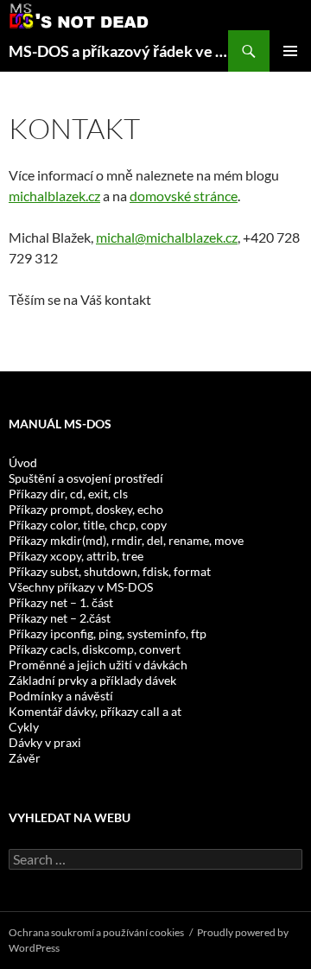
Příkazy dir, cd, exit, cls (68, 493)
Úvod (23, 462)
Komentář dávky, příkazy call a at (95, 711)
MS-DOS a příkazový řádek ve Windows (118, 50)
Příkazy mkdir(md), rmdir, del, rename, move (126, 540)
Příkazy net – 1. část (61, 602)
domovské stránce (184, 195)
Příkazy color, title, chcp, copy (88, 524)
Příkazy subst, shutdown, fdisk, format (110, 571)
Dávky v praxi (45, 742)
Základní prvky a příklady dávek (92, 680)
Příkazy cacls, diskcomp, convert (95, 649)
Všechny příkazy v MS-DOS (81, 587)
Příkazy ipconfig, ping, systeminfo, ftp (107, 633)
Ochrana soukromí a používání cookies (96, 932)
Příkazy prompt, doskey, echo (86, 509)
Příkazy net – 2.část (60, 618)
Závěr (25, 757)
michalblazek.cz (54, 195)
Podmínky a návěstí (61, 695)
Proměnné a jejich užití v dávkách (98, 664)
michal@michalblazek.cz (167, 237)
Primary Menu (290, 51)
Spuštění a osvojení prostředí (86, 478)
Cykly (24, 726)
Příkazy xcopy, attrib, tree (76, 555)
